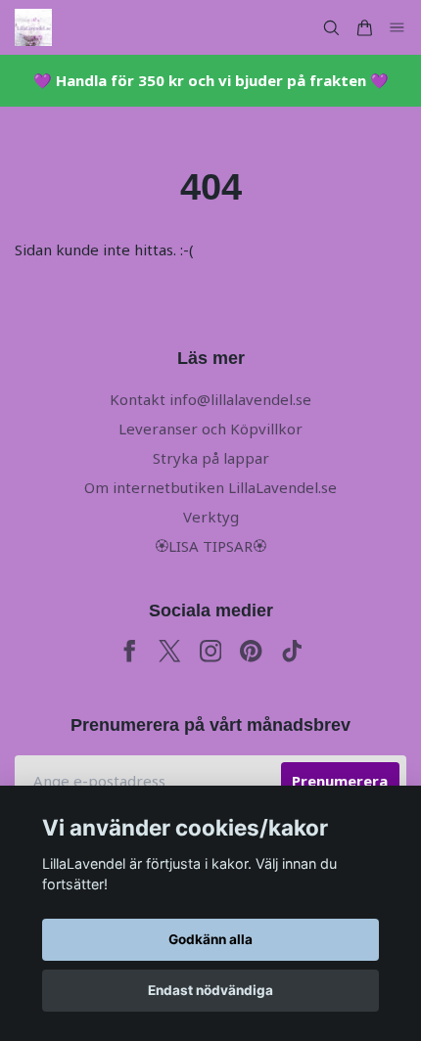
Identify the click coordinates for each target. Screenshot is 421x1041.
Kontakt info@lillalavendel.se (210, 399)
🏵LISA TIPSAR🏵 (210, 546)
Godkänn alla (210, 939)
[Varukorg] (364, 28)
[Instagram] (211, 651)
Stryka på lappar (211, 458)
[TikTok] (292, 651)
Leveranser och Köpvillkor (210, 428)
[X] (170, 651)
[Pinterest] (251, 651)
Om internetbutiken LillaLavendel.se (210, 487)
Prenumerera (340, 781)
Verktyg (211, 516)
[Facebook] (129, 651)
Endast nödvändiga (210, 990)
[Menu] (397, 28)
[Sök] (331, 28)
